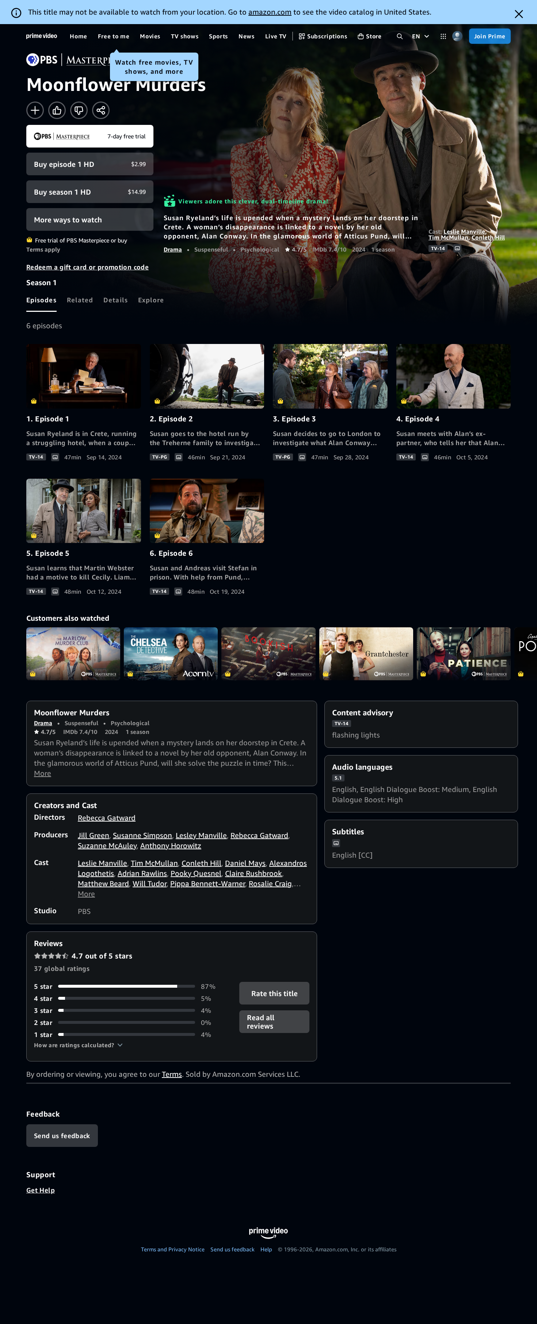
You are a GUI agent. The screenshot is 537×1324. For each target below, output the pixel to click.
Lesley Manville (201, 835)
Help (266, 1249)
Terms (172, 1074)
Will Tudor (150, 883)
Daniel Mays (245, 863)
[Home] (41, 36)
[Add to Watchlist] (35, 110)
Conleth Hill (488, 237)
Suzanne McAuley (107, 845)
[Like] (57, 110)
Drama (173, 249)
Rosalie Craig (270, 883)
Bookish (268, 653)
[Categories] (443, 36)
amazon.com (270, 12)
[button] (78, 1045)
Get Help (40, 1190)
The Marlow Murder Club (73, 653)
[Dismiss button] (519, 14)
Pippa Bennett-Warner (207, 883)
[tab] (41, 300)
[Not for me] (79, 110)
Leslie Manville (464, 231)
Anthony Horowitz (170, 845)
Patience (464, 653)
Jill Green (93, 835)
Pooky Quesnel (196, 873)
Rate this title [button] (274, 993)
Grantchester (366, 653)
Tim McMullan (448, 237)
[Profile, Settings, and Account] (457, 36)
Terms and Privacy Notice (173, 1249)
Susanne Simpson (142, 835)
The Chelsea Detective (171, 653)
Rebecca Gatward (107, 818)
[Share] (101, 110)
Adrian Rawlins (142, 873)
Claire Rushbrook (253, 873)
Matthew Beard (103, 883)
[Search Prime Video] (400, 36)
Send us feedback (232, 1249)
